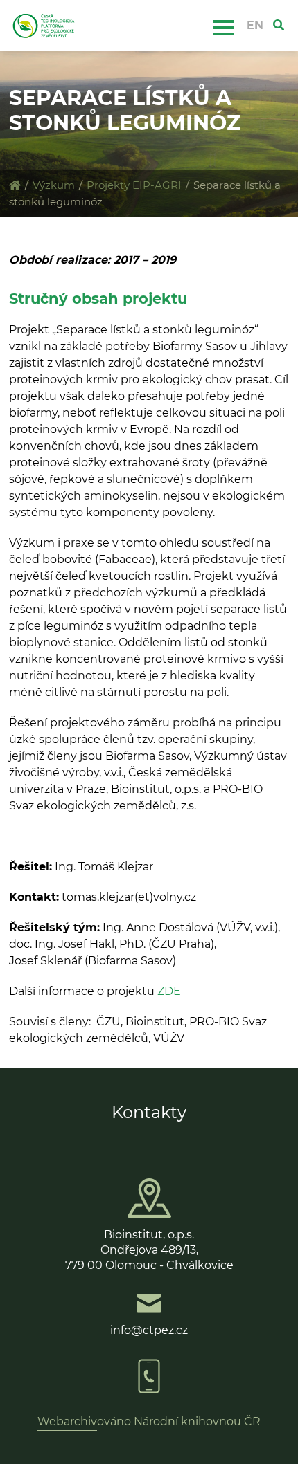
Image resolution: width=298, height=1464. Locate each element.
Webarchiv (67, 1421)
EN (255, 25)
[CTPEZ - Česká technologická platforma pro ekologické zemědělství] (15, 185)
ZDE (169, 991)
